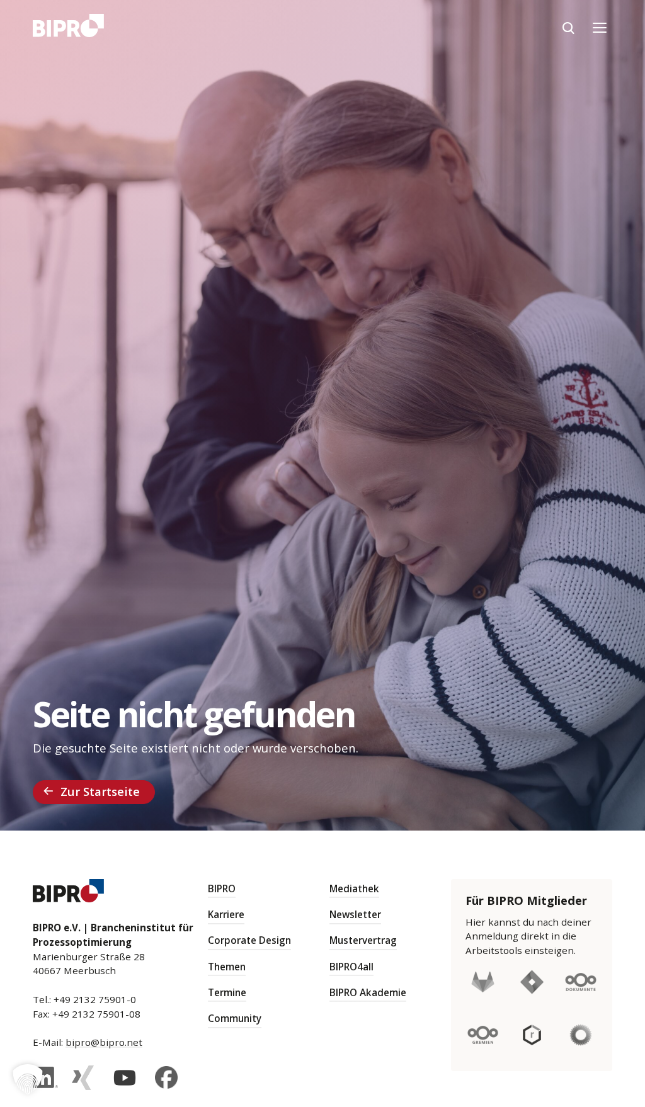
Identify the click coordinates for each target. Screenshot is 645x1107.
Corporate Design (249, 940)
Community (234, 1018)
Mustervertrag (363, 940)
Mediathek (354, 888)
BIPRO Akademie (367, 992)
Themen (227, 966)
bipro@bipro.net (104, 1042)
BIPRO (222, 888)
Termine (227, 992)
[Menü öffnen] (599, 27)
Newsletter (355, 914)
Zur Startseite (100, 791)
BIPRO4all (351, 966)
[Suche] (568, 27)
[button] (27, 1079)
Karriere (226, 914)
